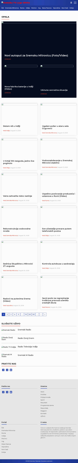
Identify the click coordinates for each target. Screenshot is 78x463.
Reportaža (44, 408)
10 (26, 314)
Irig (39, 8)
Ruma (22, 8)
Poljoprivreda (45, 397)
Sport (43, 400)
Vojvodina (56, 8)
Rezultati (44, 403)
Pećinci (34, 8)
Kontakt (43, 413)
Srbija (72, 8)
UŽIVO (43, 416)
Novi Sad (65, 8)
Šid (3, 8)
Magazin (44, 411)
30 (33, 314)
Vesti (42, 392)
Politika (43, 394)
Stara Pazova (46, 8)
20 (30, 314)
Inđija (28, 8)
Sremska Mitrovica (12, 8)
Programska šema (47, 405)
